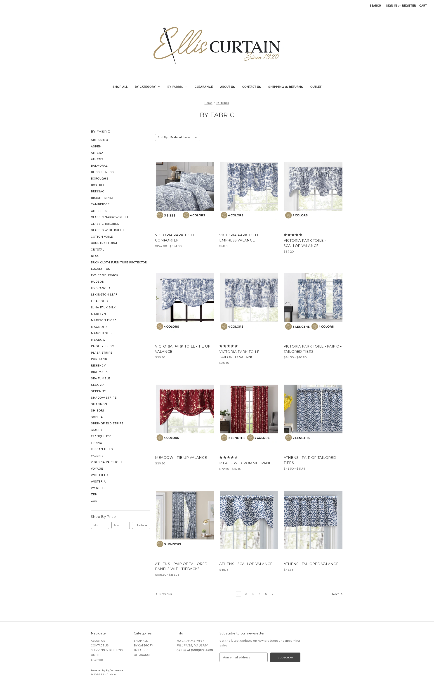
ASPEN (96, 146)
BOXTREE (98, 185)
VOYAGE (97, 468)
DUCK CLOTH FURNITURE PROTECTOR (119, 262)
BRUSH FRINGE (102, 198)
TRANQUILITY (101, 436)
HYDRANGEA (101, 288)
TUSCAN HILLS (102, 449)
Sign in (391, 5)
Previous (165, 594)
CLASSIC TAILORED (105, 224)
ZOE (94, 501)
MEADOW (98, 340)
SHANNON (99, 404)
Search (375, 5)
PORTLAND (99, 359)
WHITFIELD (99, 475)
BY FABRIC (175, 87)
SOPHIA (97, 417)
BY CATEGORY (145, 87)
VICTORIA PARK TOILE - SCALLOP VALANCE (305, 243)
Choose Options (185, 199)
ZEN (94, 494)
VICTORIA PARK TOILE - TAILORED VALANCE (240, 354)
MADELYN (98, 314)
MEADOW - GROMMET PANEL (246, 463)
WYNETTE (98, 488)
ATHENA (97, 153)
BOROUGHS (99, 178)
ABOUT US (227, 87)
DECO (95, 256)
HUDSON (97, 281)
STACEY (96, 430)
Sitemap (97, 660)
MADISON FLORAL (104, 320)
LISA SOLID (99, 301)
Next (336, 594)
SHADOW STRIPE (104, 397)
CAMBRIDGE (100, 204)
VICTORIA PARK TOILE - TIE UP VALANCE (182, 349)
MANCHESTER (102, 333)
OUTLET (315, 87)
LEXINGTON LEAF (104, 294)
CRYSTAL (97, 249)
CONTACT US (251, 87)
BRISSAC (97, 191)
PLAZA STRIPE (101, 352)
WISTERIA (98, 481)
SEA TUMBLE (100, 378)
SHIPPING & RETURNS (285, 87)
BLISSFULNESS (102, 172)
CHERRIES (99, 211)
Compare (183, 191)
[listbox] (185, 137)
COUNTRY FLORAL (104, 243)
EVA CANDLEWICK (104, 275)
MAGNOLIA (99, 327)
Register (409, 5)
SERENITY (98, 391)
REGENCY (98, 365)
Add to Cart (249, 528)
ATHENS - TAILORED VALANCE (311, 564)
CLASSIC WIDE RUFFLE (108, 230)
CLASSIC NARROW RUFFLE (111, 217)
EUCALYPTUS (100, 269)
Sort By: (163, 137)
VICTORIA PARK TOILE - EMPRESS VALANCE (240, 237)
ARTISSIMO (99, 140)
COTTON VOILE (102, 236)
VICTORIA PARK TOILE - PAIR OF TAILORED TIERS (313, 349)
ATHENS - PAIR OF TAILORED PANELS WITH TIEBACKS (181, 566)
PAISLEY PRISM (103, 346)
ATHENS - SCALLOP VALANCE (245, 564)
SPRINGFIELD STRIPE (107, 423)
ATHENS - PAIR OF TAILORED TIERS (310, 460)
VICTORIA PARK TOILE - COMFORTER (176, 237)
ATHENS (97, 159)
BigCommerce (114, 670)
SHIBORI (97, 410)
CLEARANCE (204, 87)
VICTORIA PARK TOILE (107, 462)
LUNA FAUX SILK (103, 307)
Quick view (181, 183)
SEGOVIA (97, 385)
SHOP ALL (120, 87)
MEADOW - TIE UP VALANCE (181, 457)
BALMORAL (99, 165)
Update (141, 525)
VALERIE (97, 456)
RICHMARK (99, 372)
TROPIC (96, 443)
